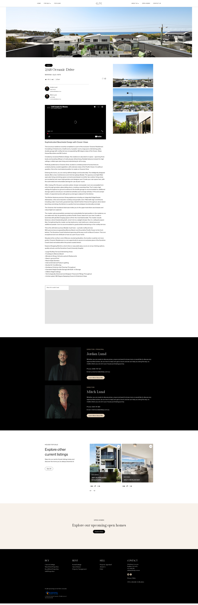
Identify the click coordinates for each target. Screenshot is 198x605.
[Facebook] (128, 574)
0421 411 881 (52, 97)
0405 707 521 (53, 89)
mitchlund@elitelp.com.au (55, 99)
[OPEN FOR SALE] (50, 3)
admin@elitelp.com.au (133, 570)
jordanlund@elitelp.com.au (55, 91)
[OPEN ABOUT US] (138, 3)
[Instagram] (131, 574)
